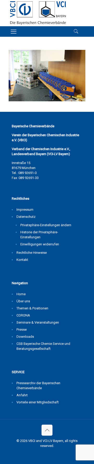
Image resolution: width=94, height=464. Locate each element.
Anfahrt (22, 395)
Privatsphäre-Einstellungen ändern (45, 225)
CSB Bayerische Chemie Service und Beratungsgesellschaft (43, 346)
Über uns (23, 301)
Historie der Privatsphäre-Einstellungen (39, 234)
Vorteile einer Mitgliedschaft (37, 402)
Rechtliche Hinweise (31, 253)
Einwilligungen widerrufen (39, 244)
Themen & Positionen (32, 308)
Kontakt (22, 260)
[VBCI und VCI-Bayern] (38, 13)
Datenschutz (26, 217)
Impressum (24, 210)
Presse (21, 329)
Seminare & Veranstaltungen (37, 322)
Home (21, 294)
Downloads (25, 337)
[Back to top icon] (47, 430)
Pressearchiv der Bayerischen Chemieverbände (38, 385)
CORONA (23, 315)
